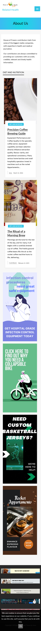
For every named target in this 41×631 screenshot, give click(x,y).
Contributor (13, 263)
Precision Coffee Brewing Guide (17, 131)
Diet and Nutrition (15, 124)
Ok (20, 626)
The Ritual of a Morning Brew (16, 233)
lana (10, 173)
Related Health (10, 10)
